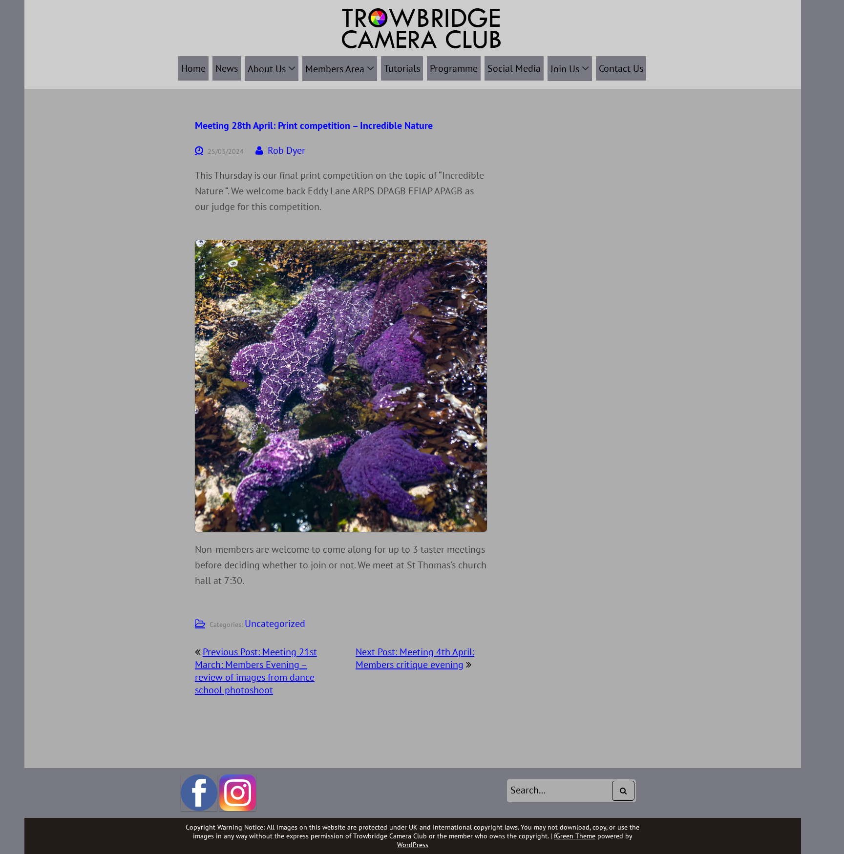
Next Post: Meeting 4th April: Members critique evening (415, 658)
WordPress (412, 844)
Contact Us (621, 68)
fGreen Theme (574, 836)
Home (193, 68)
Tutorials (402, 68)
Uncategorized (275, 623)
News (226, 68)
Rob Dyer (286, 150)
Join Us (564, 68)
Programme (454, 68)
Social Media (514, 68)
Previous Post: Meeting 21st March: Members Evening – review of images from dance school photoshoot (256, 671)
